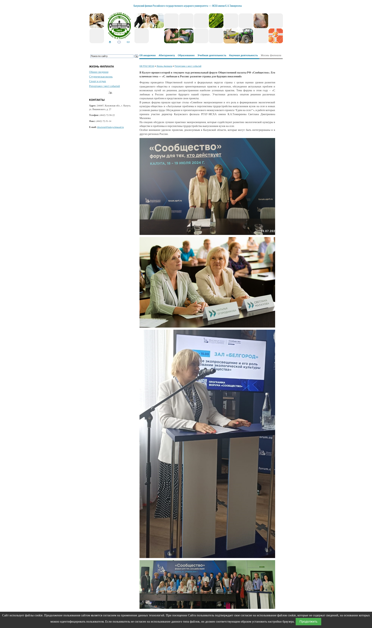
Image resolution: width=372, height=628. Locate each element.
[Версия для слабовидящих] (119, 42)
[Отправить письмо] (128, 42)
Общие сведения (98, 72)
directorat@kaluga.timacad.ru (110, 127)
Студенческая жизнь (101, 76)
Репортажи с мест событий (104, 86)
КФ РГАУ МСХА (147, 66)
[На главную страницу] (109, 42)
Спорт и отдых (97, 81)
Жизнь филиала (164, 66)
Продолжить (308, 621)
